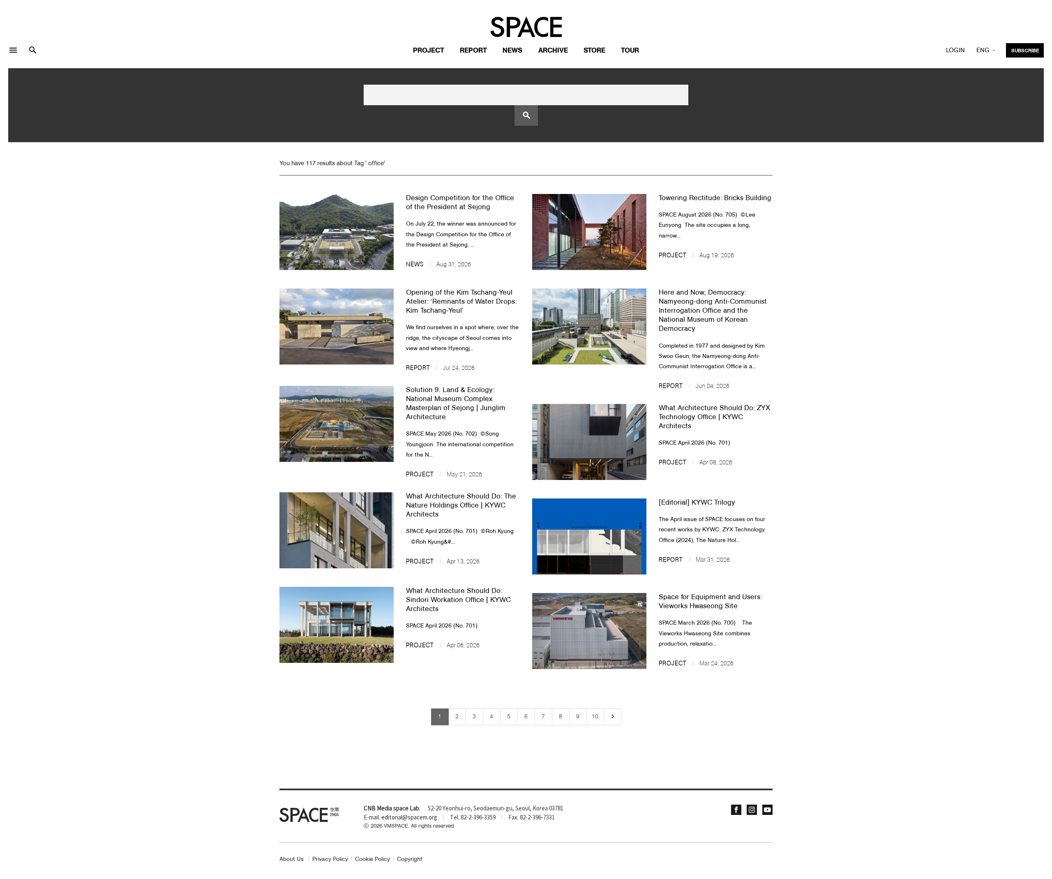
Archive (553, 51)
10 (595, 716)
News (512, 51)
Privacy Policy (330, 859)
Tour (630, 51)
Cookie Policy (372, 859)
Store (594, 51)
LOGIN (955, 50)
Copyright (409, 859)
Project (428, 51)
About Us (291, 859)
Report (473, 51)
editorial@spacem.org (409, 817)
